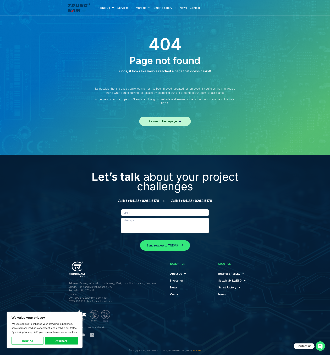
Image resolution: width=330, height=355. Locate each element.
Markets (141, 7)
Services (122, 7)
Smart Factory (162, 7)
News (183, 7)
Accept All (61, 340)
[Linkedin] (92, 335)
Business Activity (229, 273)
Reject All (27, 340)
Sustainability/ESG (230, 280)
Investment (177, 280)
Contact (195, 7)
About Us (103, 7)
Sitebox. (197, 350)
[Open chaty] (320, 346)
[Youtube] (82, 335)
